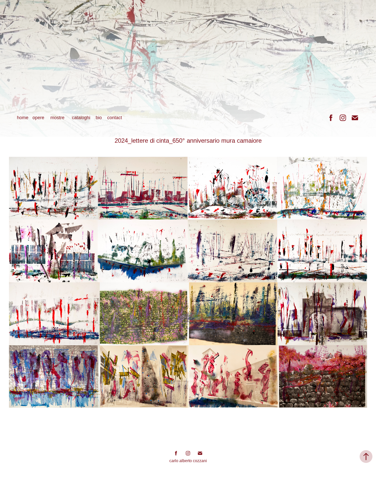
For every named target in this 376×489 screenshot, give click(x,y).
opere (38, 117)
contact (114, 117)
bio (99, 117)
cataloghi (81, 117)
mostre (57, 117)
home (22, 117)
